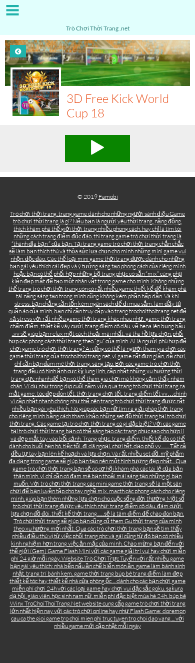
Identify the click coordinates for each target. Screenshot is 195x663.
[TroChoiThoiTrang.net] (97, 13)
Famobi (108, 196)
